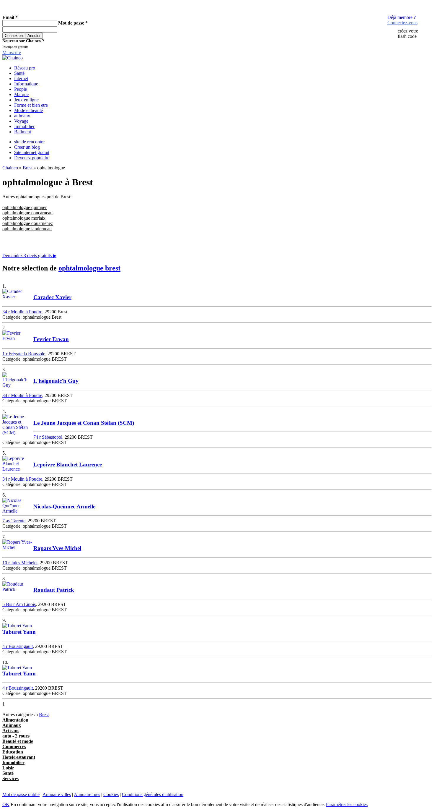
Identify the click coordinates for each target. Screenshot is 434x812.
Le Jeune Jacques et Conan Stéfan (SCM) (83, 423)
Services (10, 778)
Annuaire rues (87, 794)
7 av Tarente (13, 520)
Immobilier (24, 126)
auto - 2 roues (16, 735)
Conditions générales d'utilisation (152, 794)
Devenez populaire (31, 157)
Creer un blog (27, 147)
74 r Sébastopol (47, 437)
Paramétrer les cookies (347, 804)
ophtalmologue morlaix (23, 218)
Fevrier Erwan (51, 339)
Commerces (14, 746)
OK (5, 804)
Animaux (11, 725)
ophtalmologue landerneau (27, 228)
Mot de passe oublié (21, 794)
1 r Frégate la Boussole (23, 353)
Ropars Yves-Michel (57, 548)
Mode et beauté (28, 110)
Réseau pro (24, 67)
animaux (22, 115)
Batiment (22, 131)
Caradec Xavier (52, 297)
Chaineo (10, 167)
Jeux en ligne (26, 99)
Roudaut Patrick (53, 590)
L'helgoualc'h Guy (56, 381)
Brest (27, 167)
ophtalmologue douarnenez (27, 223)
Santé (19, 73)
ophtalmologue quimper (24, 207)
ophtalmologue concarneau (27, 212)
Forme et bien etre (31, 105)
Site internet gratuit (31, 152)
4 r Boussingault (17, 646)
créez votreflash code (408, 33)
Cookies (111, 794)
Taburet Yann (19, 632)
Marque (21, 94)
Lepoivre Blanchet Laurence (67, 464)
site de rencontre (29, 141)
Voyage (21, 121)
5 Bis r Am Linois (19, 604)
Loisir (8, 767)
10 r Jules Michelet (19, 562)
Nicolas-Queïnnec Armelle (64, 506)
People (20, 89)
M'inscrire (11, 52)
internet (21, 78)
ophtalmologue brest (89, 268)
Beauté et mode (17, 741)
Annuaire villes (57, 794)
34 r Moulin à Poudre (22, 311)
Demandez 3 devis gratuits (29, 255)
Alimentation (15, 719)
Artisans (10, 730)
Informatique (26, 83)
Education (12, 751)
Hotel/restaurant (18, 757)
